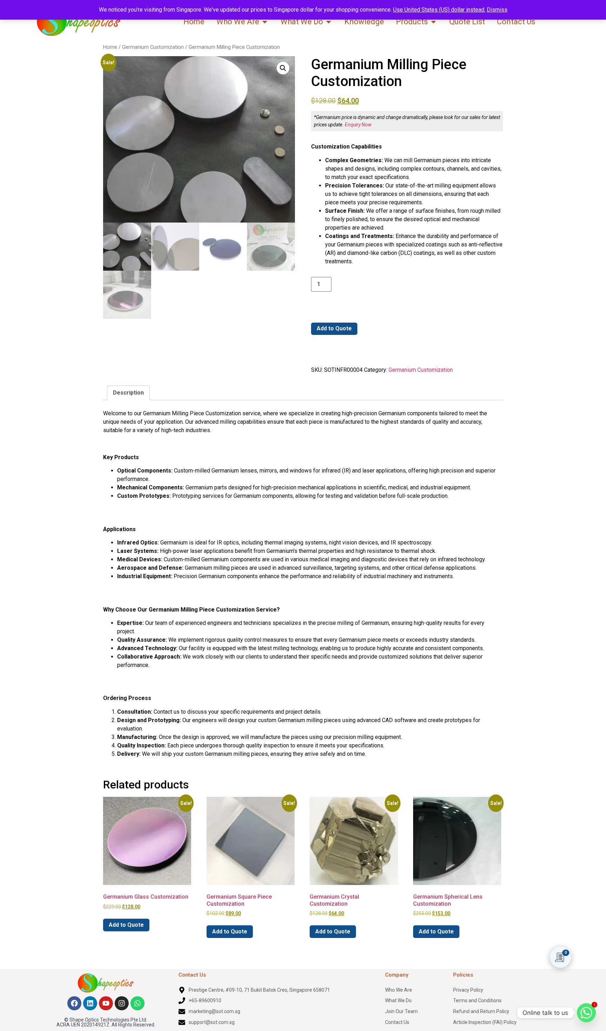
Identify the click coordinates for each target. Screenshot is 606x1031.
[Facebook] (74, 1003)
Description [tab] (128, 392)
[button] (283, 68)
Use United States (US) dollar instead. (439, 9)
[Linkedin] (90, 1003)
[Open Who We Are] (265, 21)
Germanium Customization (153, 47)
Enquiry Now (358, 124)
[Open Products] (433, 21)
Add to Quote (334, 328)
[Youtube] (106, 1003)
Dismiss (497, 9)
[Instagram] (122, 1003)
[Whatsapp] (137, 1003)
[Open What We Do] (328, 21)
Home (110, 47)
